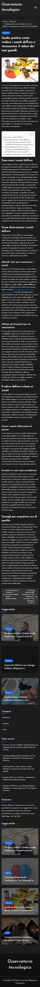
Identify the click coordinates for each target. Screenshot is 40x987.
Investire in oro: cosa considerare (18, 152)
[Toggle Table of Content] (30, 134)
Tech (5, 730)
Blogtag (32, 980)
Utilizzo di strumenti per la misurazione (20, 144)
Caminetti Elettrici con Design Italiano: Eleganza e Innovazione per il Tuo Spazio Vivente (20, 788)
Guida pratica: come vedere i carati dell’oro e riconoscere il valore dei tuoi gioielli (18, 769)
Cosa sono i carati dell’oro (13, 137)
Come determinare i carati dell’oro (16, 140)
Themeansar (20, 983)
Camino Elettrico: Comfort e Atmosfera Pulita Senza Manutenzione (19, 779)
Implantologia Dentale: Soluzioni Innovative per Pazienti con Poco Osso (16, 700)
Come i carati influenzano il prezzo (18, 149)
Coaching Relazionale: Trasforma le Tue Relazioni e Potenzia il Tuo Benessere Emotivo (19, 758)
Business (6, 33)
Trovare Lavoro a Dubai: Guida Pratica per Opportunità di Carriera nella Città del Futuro (20, 636)
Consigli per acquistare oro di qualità (17, 154)
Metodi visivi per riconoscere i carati (19, 142)
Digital (6, 724)
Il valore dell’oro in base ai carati (16, 147)
